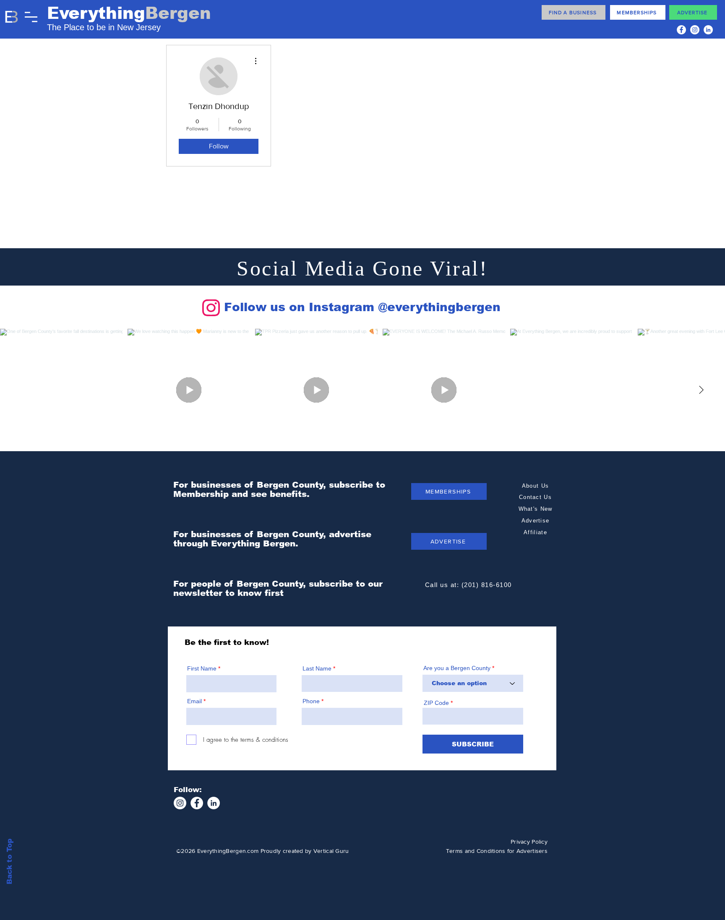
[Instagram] (694, 29)
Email (194, 701)
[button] (31, 17)
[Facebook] (681, 29)
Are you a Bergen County (457, 668)
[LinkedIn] (708, 29)
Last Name (317, 668)
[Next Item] (701, 389)
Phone (311, 701)
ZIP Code (436, 703)
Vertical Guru (331, 850)
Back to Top (9, 861)
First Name (201, 668)
